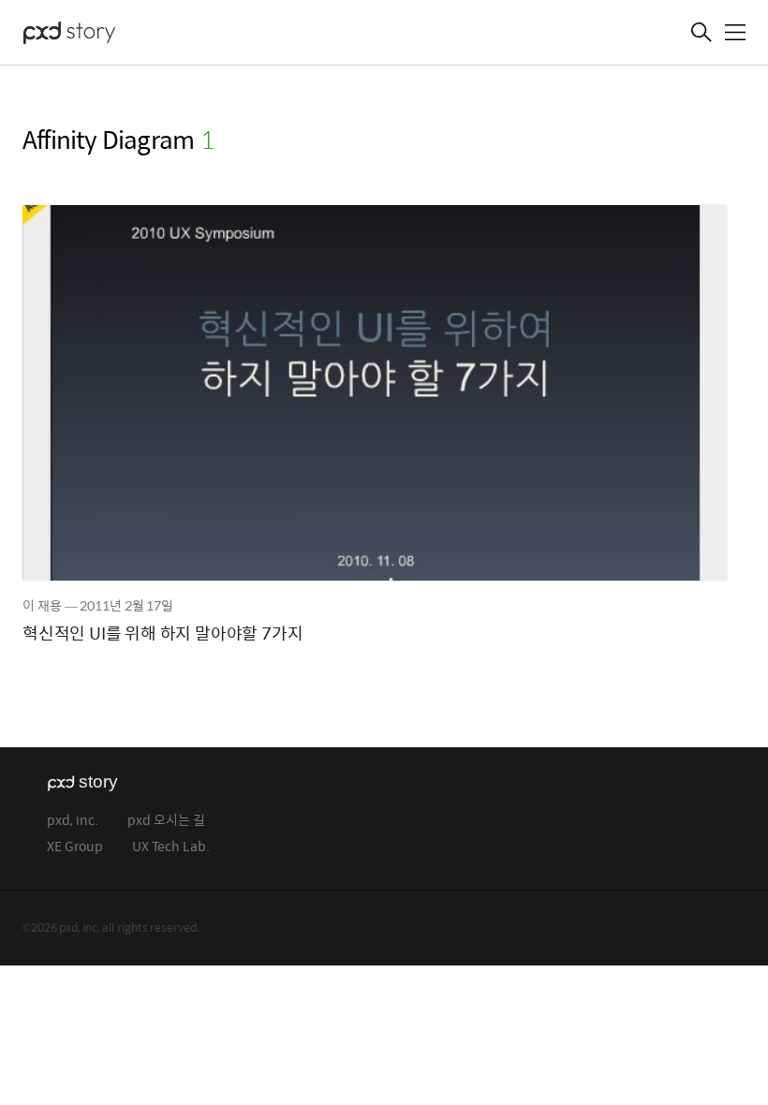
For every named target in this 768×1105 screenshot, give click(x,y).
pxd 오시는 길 (166, 821)
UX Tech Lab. (171, 847)
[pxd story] (116, 35)
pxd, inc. (72, 821)
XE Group (75, 847)
